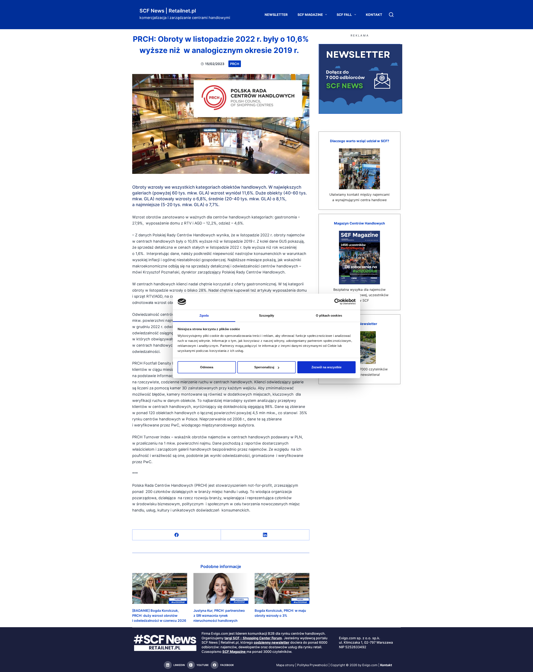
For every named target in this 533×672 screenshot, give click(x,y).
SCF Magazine (310, 15)
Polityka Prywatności (312, 665)
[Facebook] (176, 535)
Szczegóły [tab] (266, 315)
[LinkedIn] (265, 535)
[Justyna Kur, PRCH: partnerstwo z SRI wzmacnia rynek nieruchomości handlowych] (220, 588)
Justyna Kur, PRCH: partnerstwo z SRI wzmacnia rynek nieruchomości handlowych (219, 615)
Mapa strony (285, 665)
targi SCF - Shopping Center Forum (253, 638)
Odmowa (206, 367)
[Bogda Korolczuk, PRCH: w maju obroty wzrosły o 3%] (282, 588)
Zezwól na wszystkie (326, 367)
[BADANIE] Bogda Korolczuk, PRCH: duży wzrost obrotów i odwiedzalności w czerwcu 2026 (159, 615)
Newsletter (276, 15)
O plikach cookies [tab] (329, 315)
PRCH (234, 64)
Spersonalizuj (264, 367)
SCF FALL (344, 15)
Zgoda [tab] (204, 315)
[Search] (391, 14)
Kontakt (374, 15)
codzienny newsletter (271, 642)
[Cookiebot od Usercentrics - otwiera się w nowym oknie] (337, 301)
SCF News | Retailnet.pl (167, 11)
